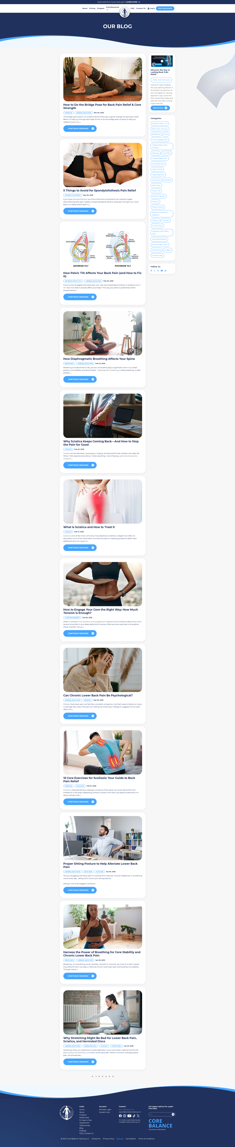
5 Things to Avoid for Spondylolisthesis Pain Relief (99, 190)
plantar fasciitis (158, 196)
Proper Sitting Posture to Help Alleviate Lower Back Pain (100, 865)
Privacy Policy (108, 1139)
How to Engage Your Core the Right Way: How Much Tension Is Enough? (100, 611)
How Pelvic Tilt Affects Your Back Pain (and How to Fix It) (102, 274)
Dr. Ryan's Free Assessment (85, 1121)
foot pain (167, 153)
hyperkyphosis (158, 175)
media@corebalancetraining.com (129, 1122)
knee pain (156, 180)
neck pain (88, 872)
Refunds (119, 1139)
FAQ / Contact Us (86, 1133)
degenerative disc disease (159, 146)
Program (100, 8)
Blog (81, 1128)
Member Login (105, 1110)
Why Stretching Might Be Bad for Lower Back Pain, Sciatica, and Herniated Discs (100, 1039)
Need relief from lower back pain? (111, 2)
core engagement (72, 617)
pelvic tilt (156, 191)
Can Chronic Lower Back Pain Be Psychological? (98, 695)
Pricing (92, 8)
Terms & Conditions (146, 1139)
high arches (157, 169)
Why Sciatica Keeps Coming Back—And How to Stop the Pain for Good (101, 443)
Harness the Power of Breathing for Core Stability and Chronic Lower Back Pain (101, 954)
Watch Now (158, 108)
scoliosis (80, 786)
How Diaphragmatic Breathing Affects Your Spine (99, 359)
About (84, 8)
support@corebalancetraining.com (130, 1112)
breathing (69, 363)
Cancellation (131, 1139)
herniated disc (90, 1046)
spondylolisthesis (73, 195)
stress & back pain (160, 245)
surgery (167, 250)
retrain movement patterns (160, 213)
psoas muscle (157, 207)
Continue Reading (78, 128)
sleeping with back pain (160, 232)
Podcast (82, 1131)
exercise (68, 113)
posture (99, 872)
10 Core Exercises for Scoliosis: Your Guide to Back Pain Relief (99, 779)
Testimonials (84, 1125)
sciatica (68, 449)
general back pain (83, 113)
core (166, 134)
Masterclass (84, 1118)
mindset (87, 700)
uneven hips (157, 255)
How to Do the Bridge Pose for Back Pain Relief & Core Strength (102, 106)
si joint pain (157, 226)
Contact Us (141, 8)
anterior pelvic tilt (73, 281)
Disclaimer (96, 1139)
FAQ (132, 8)
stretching (116, 1046)
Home (81, 1110)
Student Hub (104, 1112)
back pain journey (160, 129)
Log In (152, 8)
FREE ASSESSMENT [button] (165, 8)
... (68, 459)
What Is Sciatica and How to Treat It (89, 527)
